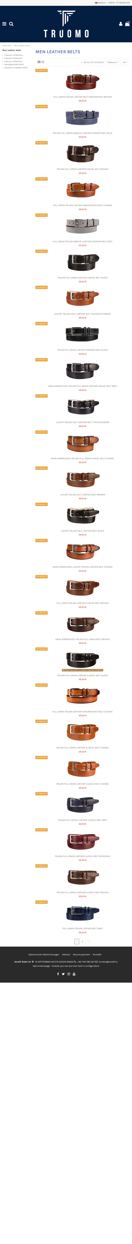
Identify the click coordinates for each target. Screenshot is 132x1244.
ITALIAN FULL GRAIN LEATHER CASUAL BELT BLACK (82, 277)
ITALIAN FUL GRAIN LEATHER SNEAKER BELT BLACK (82, 350)
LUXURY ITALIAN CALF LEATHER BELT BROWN (82, 494)
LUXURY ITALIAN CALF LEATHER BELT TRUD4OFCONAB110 (82, 314)
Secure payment (81, 954)
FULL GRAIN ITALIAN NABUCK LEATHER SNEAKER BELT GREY (82, 241)
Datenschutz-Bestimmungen (43, 954)
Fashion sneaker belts (16, 67)
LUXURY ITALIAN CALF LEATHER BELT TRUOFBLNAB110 (82, 422)
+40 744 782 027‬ (86, 961)
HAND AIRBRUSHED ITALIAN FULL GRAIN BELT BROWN (82, 639)
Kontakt (97, 954)
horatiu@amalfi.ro (108, 961)
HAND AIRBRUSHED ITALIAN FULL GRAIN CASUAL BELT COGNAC (82, 458)
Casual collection (13, 58)
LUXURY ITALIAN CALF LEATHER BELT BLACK (82, 531)
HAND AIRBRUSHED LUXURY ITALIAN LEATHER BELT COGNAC (82, 567)
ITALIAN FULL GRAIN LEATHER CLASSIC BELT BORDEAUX (82, 856)
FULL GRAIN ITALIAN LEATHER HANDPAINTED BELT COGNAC (82, 205)
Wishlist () (124, 3)
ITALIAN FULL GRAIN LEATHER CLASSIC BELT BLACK (82, 675)
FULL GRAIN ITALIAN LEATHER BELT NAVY (82, 928)
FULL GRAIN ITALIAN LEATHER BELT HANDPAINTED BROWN (82, 97)
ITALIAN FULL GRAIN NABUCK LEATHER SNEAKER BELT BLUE (82, 133)
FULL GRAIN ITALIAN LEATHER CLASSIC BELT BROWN (82, 603)
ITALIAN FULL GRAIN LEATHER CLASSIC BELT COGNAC (82, 747)
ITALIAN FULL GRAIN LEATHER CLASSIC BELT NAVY (82, 820)
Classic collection (13, 55)
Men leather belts (11, 50)
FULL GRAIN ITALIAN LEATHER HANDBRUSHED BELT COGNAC (82, 711)
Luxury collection (13, 61)
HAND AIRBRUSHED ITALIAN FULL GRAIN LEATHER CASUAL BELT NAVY (82, 386)
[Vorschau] (87, 93)
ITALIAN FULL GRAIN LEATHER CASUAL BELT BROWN (82, 169)
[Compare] (82, 93)
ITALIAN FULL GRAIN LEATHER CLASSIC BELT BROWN (82, 892)
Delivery (66, 954)
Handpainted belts (14, 64)
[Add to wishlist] (78, 93)
